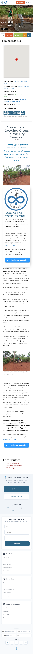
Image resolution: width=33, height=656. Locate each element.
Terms (26, 651)
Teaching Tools (6, 611)
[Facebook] (7, 643)
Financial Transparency (8, 570)
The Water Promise (9, 439)
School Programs (7, 592)
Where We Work (7, 564)
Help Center (17, 511)
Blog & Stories (6, 614)
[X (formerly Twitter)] (21, 643)
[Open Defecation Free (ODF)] (14, 113)
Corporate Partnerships (8, 589)
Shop (4, 617)
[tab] (3, 35)
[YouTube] (16, 643)
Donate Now (17, 489)
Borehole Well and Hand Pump (15, 82)
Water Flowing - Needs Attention (15, 100)
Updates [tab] (18, 35)
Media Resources (7, 607)
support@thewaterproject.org (17, 508)
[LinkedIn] (26, 643)
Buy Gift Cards (6, 586)
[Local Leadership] (5, 113)
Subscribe (17, 543)
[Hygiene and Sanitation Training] (18, 113)
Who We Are (6, 557)
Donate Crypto (6, 596)
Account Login (6, 621)
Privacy (22, 651)
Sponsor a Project (16, 496)
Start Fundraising (7, 582)
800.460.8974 (17, 504)
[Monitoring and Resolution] (23, 113)
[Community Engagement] (10, 113)
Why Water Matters (7, 567)
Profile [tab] (10, 35)
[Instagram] (12, 643)
